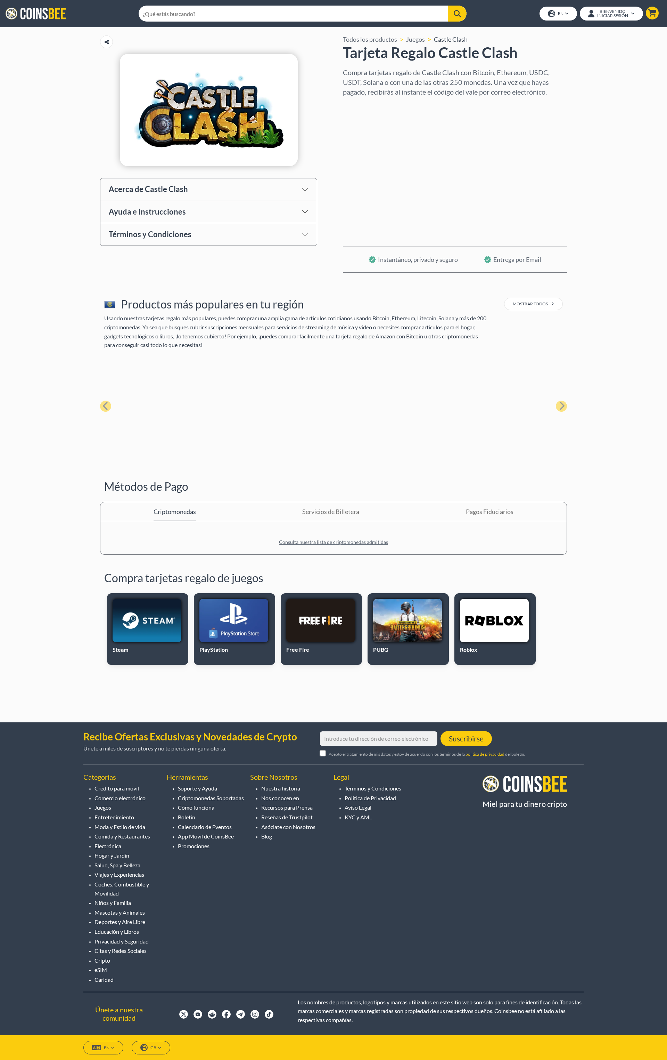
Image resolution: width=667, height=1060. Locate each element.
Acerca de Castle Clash (148, 189)
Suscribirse (466, 738)
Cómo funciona (196, 807)
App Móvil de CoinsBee (206, 836)
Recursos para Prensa (287, 807)
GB (153, 1047)
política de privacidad (485, 754)
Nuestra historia (280, 788)
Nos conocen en (280, 798)
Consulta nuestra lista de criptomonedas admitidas (333, 542)
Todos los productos (370, 39)
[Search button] (457, 14)
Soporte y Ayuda (197, 788)
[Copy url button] (106, 41)
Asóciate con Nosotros (288, 827)
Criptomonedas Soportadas (211, 798)
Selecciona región (367, 106)
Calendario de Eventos (205, 827)
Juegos (415, 39)
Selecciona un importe (373, 136)
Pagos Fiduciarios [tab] (489, 511)
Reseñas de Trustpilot (287, 817)
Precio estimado (365, 166)
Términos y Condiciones (150, 234)
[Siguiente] (561, 406)
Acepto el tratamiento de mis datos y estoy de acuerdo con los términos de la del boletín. (427, 754)
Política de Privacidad (370, 798)
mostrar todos (531, 303)
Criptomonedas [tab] (175, 511)
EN (560, 13)
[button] (652, 13)
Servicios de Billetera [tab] (330, 511)
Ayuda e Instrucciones (147, 211)
